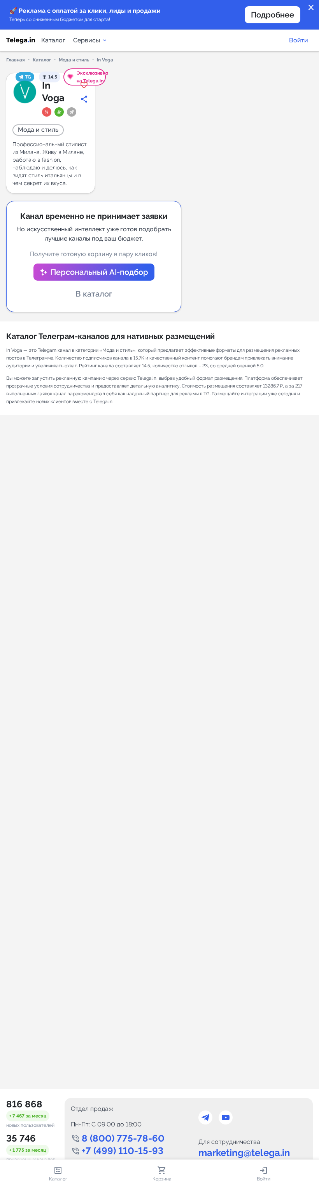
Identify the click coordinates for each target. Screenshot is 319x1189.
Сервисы (86, 40)
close (311, 7)
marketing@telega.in (244, 1152)
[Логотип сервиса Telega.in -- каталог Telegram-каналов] (20, 40)
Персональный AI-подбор (99, 272)
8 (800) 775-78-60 (123, 1138)
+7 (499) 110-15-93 (122, 1150)
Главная (15, 60)
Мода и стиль (74, 60)
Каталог (53, 40)
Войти (298, 40)
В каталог (93, 294)
